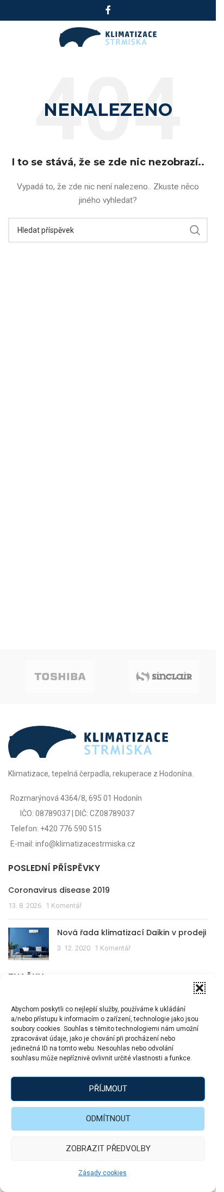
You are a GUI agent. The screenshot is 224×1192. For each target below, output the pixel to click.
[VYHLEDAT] (195, 230)
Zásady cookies (102, 1173)
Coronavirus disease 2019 (59, 890)
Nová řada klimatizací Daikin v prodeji (131, 932)
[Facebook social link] (108, 10)
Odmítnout (108, 1118)
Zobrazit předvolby (108, 1148)
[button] (199, 988)
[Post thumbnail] (28, 944)
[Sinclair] (164, 677)
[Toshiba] (60, 677)
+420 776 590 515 (71, 828)
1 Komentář (64, 905)
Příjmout (108, 1089)
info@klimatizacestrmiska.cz (85, 843)
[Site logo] (108, 36)
